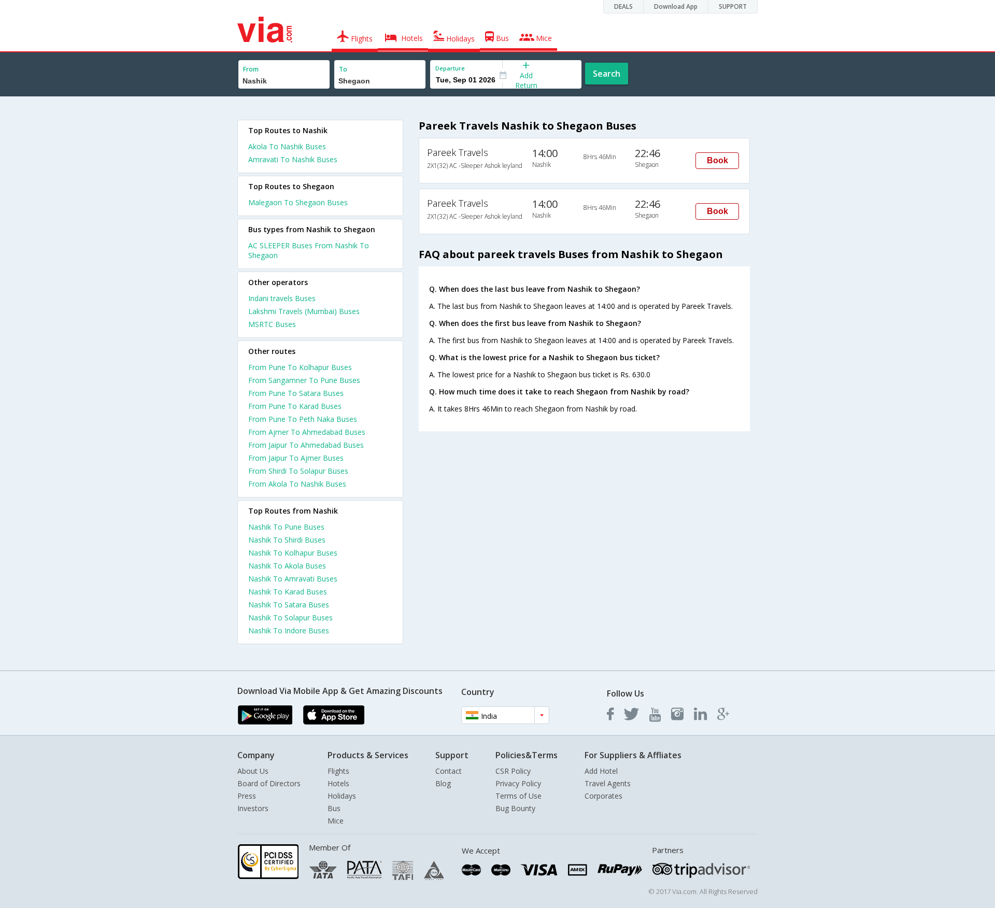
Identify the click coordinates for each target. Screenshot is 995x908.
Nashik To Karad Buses (287, 592)
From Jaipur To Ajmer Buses (296, 458)
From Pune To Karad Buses (295, 406)
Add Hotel (601, 771)
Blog (443, 783)
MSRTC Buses (272, 324)
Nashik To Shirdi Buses (286, 540)
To (343, 69)
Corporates (603, 796)
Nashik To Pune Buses (286, 527)
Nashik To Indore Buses (288, 630)
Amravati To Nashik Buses (292, 159)
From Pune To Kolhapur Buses (300, 367)
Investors (252, 808)
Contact (448, 771)
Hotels (338, 783)
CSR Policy (513, 771)
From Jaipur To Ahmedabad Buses (306, 445)
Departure (450, 68)
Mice (336, 821)
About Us (252, 771)
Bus (334, 808)
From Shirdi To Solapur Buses (298, 471)
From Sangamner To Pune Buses (304, 380)
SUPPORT (733, 6)
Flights (338, 771)
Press (246, 796)
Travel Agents (608, 783)
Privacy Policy (518, 783)
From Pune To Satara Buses (296, 393)
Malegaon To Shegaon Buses (298, 202)
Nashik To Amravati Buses (292, 579)
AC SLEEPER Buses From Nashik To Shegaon (308, 250)
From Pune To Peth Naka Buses (302, 419)
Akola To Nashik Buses (287, 146)
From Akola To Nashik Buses (297, 484)
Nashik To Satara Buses (288, 604)
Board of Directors (269, 783)
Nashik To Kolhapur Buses (292, 553)
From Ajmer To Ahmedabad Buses (306, 432)
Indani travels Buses (282, 298)
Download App (676, 6)
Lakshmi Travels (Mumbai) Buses (304, 311)
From (251, 69)
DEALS (623, 6)
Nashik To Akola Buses (287, 566)
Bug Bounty (515, 808)
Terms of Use (518, 796)
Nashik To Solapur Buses (290, 617)
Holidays (342, 796)
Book (717, 160)
